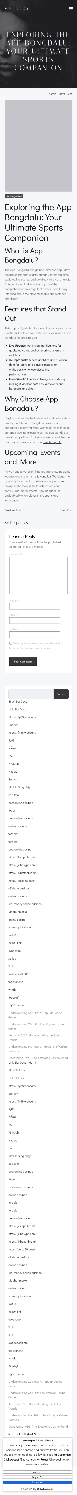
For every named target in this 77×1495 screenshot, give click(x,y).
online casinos (17, 826)
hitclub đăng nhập (19, 787)
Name (14, 600)
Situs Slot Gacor (18, 701)
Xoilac (12, 958)
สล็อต (12, 748)
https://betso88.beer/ (21, 881)
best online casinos (20, 803)
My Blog (18, 9)
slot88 (12, 935)
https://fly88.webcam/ (22, 717)
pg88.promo (16, 1005)
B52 (10, 756)
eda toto (13, 795)
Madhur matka (17, 912)
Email (14, 614)
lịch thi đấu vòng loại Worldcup (45, 476)
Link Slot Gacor (17, 709)
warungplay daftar (20, 927)
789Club (13, 764)
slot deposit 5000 (19, 974)
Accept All (37, 1482)
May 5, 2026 (65, 93)
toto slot (13, 834)
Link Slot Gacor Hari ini (23, 1062)
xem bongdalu (52, 442)
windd (12, 989)
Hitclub (12, 771)
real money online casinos (24, 904)
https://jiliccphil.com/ (21, 857)
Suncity (13, 725)
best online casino (20, 849)
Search (61, 694)
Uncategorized (14, 196)
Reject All (37, 1477)
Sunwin (13, 779)
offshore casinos (19, 888)
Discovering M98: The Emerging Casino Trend (38, 1058)
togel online (15, 982)
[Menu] (71, 9)
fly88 (11, 740)
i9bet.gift (13, 997)
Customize (37, 1472)
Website (14, 629)
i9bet (11, 810)
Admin (52, 93)
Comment (16, 554)
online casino (17, 919)
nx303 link (14, 943)
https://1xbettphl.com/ (22, 873)
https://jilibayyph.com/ (22, 865)
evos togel (14, 951)
